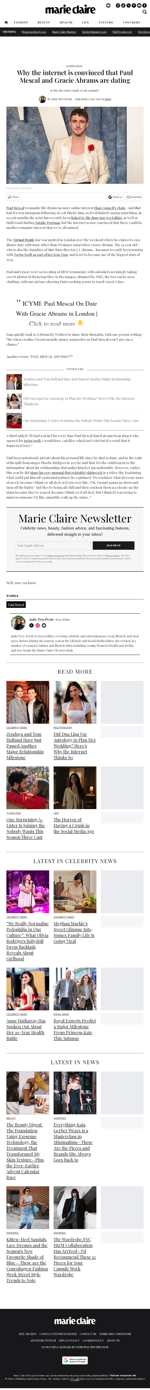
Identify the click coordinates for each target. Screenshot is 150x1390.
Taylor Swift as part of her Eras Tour (41, 254)
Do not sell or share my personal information (75, 1347)
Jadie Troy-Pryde (61, 99)
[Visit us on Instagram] (118, 5)
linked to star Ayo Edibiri (96, 218)
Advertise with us (43, 1340)
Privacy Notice (112, 555)
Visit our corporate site (123, 1375)
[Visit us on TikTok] (123, 5)
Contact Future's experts (58, 1334)
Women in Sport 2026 (34, 32)
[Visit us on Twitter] (128, 5)
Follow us (117, 197)
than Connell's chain (109, 208)
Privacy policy (69, 1340)
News (108, 99)
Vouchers (131, 22)
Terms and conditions (115, 1334)
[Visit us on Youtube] (139, 5)
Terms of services (56, 555)
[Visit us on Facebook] (144, 5)
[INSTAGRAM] (38, 625)
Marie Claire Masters (64, 32)
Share (15, 197)
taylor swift (32, 440)
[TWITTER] (32, 625)
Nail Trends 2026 (122, 32)
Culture (106, 22)
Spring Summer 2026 (94, 32)
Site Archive (28, 1334)
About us (113, 1340)
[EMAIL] (45, 625)
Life (85, 22)
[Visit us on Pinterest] (134, 5)
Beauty (44, 22)
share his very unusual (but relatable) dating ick (66, 472)
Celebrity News (74, 65)
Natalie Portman (47, 223)
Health (66, 22)
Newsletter (136, 197)
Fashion (21, 22)
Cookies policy (93, 1340)
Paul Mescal (15, 208)
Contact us (88, 1334)
